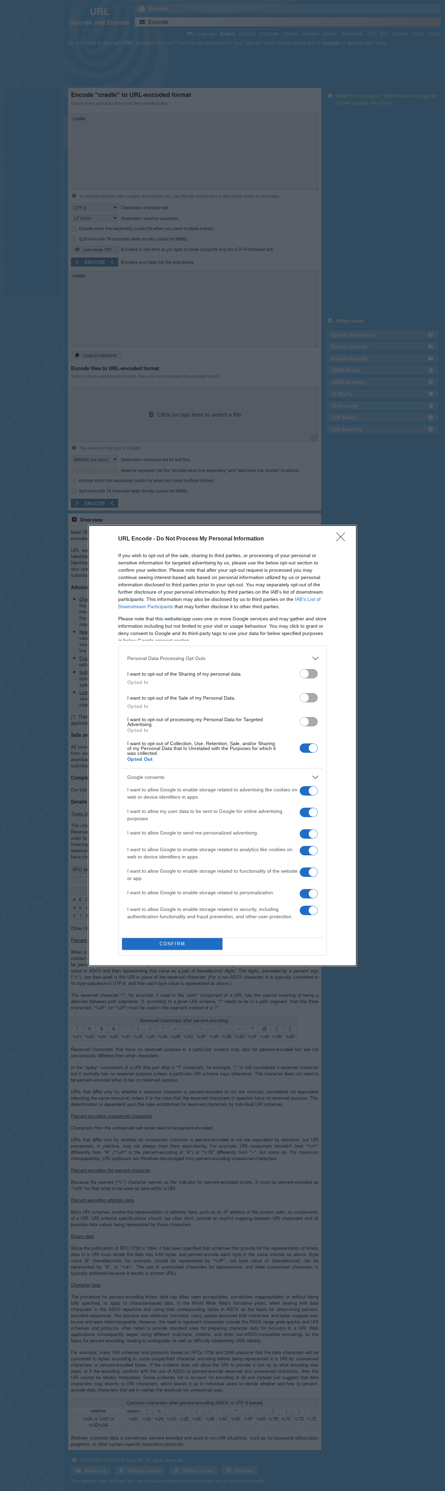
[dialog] (222, 745)
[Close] (342, 539)
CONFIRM (172, 943)
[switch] (309, 673)
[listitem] (222, 658)
